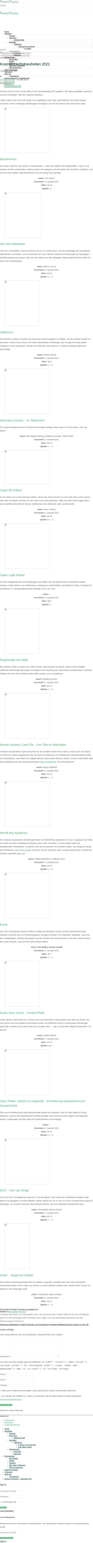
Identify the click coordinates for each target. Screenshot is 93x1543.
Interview (17, 1452)
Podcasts (8, 1472)
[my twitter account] (7, 83)
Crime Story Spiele (22, 850)
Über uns (8, 74)
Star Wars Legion (24, 49)
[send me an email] (10, 83)
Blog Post (13, 38)
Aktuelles (8, 34)
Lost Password (6, 1511)
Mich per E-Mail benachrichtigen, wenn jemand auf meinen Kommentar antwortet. (39, 1390)
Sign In (3, 1541)
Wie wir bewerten (15, 68)
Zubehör (12, 1463)
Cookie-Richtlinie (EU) (13, 86)
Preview (12, 36)
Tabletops (18, 44)
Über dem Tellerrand (17, 1465)
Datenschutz (9, 1420)
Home (7, 32)
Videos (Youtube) (11, 1470)
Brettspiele (13, 59)
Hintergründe (14, 1449)
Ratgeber (12, 42)
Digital (11, 1461)
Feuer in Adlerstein (47, 762)
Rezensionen (10, 1456)
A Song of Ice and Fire (26, 46)
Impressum (9, 1422)
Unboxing (17, 55)
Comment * (5, 1356)
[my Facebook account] (4, 83)
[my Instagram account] (1, 83)
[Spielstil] (9, 2)
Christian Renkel (7, 80)
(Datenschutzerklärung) (10, 1399)
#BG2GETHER (19, 40)
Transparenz (14, 76)
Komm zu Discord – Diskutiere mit (17, 78)
